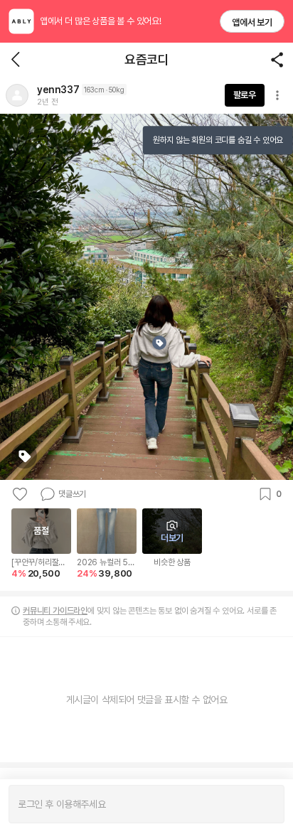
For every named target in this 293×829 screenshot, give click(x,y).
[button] (17, 95)
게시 (266, 804)
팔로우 (244, 95)
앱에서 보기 (252, 22)
